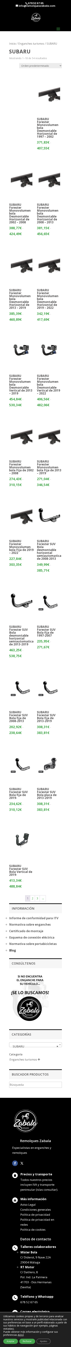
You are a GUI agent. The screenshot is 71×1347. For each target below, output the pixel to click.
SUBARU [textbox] (34, 1046)
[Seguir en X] (22, 1163)
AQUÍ (21, 1334)
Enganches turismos (31, 43)
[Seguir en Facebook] (15, 1163)
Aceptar (10, 1341)
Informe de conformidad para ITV (33, 918)
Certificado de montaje (26, 931)
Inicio (12, 43)
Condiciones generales (35, 1210)
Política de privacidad (35, 1215)
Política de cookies (32, 1230)
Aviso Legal (28, 1205)
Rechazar (27, 1341)
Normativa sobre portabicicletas (33, 944)
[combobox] (35, 1044)
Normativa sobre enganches (30, 924)
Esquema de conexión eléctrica (31, 937)
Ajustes (43, 1341)
